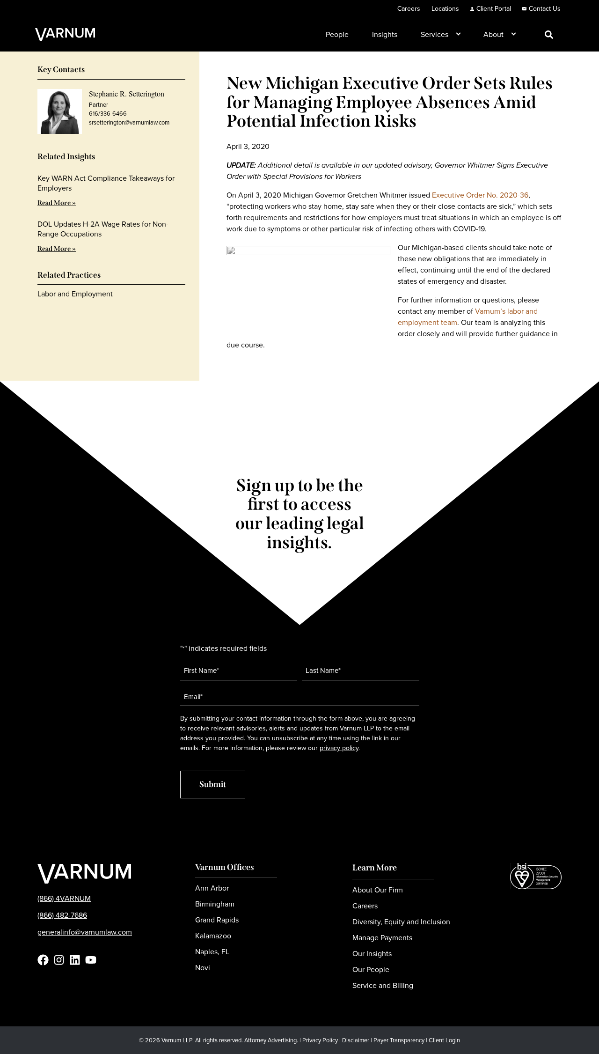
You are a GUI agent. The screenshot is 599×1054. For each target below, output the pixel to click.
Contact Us (545, 9)
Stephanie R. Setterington (126, 93)
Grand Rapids (217, 919)
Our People (370, 969)
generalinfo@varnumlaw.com (84, 932)
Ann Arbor (212, 888)
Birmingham (214, 904)
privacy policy (339, 748)
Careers (408, 9)
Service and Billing (382, 985)
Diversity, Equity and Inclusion (401, 921)
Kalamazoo (213, 935)
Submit (212, 784)
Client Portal (493, 9)
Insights (384, 34)
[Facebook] (43, 960)
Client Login (444, 1040)
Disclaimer (355, 1040)
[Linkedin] (74, 960)
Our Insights (372, 953)
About (493, 34)
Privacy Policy (320, 1040)
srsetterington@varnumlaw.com (129, 122)
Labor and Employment (75, 293)
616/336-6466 (108, 113)
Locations (445, 9)
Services (434, 34)
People (337, 34)
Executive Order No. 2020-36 (480, 195)
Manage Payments (382, 937)
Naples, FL (212, 951)
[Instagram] (59, 960)
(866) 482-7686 (62, 915)
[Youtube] (90, 960)
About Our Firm (377, 889)
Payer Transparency (398, 1040)
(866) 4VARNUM (64, 898)
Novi (202, 967)
